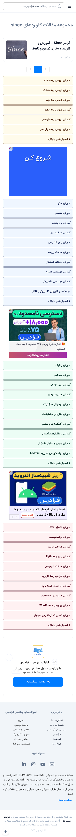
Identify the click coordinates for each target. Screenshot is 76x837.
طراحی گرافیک (21, 739)
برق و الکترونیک (21, 734)
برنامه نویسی (21, 725)
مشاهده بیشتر (65, 800)
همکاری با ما (57, 725)
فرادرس (57, 734)
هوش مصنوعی (21, 730)
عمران (21, 720)
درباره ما (56, 744)
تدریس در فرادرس (56, 730)
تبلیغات (57, 739)
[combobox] (31, 6)
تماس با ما (57, 720)
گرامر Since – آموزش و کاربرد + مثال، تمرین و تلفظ (51, 45)
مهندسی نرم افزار (21, 744)
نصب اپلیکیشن (36, 681)
